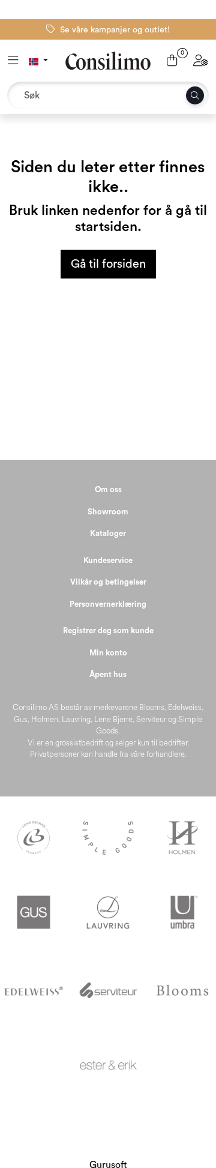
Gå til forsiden (108, 264)
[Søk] (195, 95)
